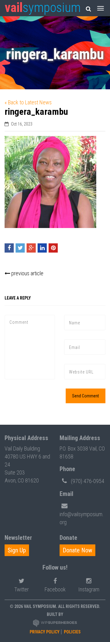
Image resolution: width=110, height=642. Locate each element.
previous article (26, 273)
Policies (72, 631)
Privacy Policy (45, 631)
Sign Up (17, 550)
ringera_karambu (36, 111)
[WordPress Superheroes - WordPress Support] (55, 622)
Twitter (21, 589)
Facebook (55, 589)
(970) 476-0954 (87, 481)
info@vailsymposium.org (82, 518)
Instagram (88, 589)
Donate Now (77, 550)
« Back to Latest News (28, 102)
